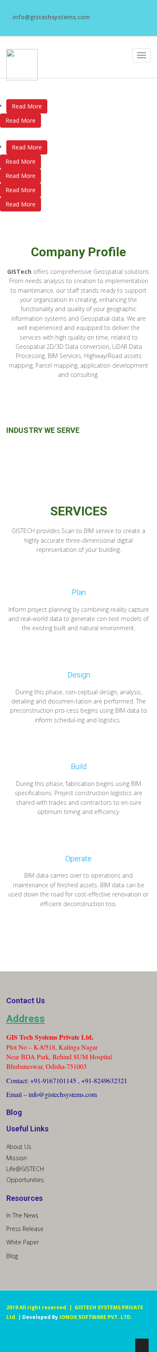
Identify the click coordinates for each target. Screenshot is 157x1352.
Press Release (25, 1229)
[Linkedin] (123, 13)
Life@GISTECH (25, 1169)
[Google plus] (102, 22)
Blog (12, 1256)
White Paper (22, 1242)
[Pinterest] (134, 13)
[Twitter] (113, 13)
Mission (16, 1158)
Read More (27, 106)
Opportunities (25, 1180)
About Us (18, 1147)
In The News (22, 1215)
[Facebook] (102, 13)
